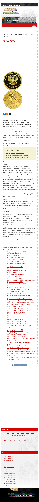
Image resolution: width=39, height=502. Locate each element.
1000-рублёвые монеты (9, 479)
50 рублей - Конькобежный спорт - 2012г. (19, 289)
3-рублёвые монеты (8, 460)
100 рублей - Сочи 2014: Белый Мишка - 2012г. (20, 302)
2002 (25, 435)
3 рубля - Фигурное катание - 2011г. (17, 270)
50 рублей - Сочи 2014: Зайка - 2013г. (18, 348)
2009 (25, 438)
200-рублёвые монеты (9, 475)
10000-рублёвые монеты (10, 481)
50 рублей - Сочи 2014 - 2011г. (16, 261)
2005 (5, 438)
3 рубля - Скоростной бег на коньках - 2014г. (20, 310)
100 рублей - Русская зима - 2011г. (17, 252)
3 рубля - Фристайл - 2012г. (15, 282)
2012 (5, 440)
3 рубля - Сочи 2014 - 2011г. (15, 259)
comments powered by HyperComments (14, 239)
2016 (25, 440)
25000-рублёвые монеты (10, 483)
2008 (20, 438)
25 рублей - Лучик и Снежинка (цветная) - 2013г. (21, 351)
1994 (18, 433)
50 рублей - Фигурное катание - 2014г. (18, 333)
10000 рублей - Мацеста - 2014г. (16, 336)
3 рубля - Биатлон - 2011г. (14, 272)
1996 (27, 433)
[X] (10, 114)
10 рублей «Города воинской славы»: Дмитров (17, 157)
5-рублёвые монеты (8, 462)
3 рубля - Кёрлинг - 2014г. (14, 306)
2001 (20, 435)
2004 (35, 435)
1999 (10, 435)
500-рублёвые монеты (9, 477)
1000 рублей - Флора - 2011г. (15, 253)
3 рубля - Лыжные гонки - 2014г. (16, 316)
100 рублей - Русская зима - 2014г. (17, 321)
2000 (15, 435)
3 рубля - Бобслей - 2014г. (14, 314)
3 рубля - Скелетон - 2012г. (15, 276)
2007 (15, 438)
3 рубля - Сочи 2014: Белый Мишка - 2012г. (19, 299)
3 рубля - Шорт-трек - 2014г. (15, 319)
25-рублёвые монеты (9, 469)
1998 (5, 435)
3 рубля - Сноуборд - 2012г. (15, 278)
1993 (13, 433)
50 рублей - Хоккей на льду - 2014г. (17, 329)
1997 (32, 433)
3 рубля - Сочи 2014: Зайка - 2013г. (17, 346)
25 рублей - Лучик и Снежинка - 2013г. (18, 304)
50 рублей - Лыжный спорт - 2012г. (17, 291)
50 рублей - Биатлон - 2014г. (15, 331)
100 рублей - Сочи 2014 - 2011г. (16, 263)
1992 (8, 433)
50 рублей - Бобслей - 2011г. (15, 267)
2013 (10, 440)
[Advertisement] (19, 57)
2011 (35, 438)
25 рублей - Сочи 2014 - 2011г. (16, 257)
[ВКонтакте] (4, 114)
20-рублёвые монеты (9, 467)
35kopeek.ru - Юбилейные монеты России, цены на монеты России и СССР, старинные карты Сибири (19, 4)
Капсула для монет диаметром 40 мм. (15, 153)
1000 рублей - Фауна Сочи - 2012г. (17, 284)
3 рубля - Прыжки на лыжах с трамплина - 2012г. (21, 280)
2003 (30, 435)
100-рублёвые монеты (9, 473)
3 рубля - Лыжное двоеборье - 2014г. (17, 308)
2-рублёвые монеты (8, 458)
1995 (22, 433)
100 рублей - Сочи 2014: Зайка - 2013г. (18, 349)
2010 (30, 438)
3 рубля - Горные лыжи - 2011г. (16, 269)
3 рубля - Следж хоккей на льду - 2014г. (18, 317)
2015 (20, 440)
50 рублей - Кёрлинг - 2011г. (15, 265)
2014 (15, 440)
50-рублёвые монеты (9, 471)
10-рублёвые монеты (9, 465)
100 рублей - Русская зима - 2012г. (17, 293)
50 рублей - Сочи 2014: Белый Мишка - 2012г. (20, 301)
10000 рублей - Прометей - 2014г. (16, 334)
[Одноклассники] (7, 114)
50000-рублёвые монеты (10, 485)
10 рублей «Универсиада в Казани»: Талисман (17, 155)
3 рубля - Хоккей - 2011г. (14, 255)
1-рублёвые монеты (8, 456)
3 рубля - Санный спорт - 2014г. (16, 312)
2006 (10, 438)
